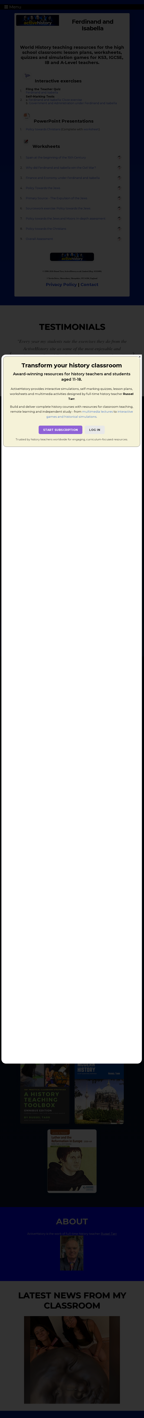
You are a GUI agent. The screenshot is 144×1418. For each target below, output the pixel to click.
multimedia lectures (97, 411)
